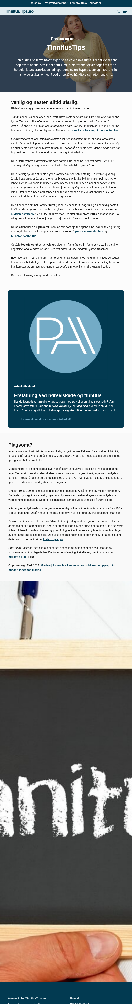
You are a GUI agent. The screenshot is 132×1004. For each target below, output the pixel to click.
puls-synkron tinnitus (89, 231)
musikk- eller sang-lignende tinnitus (95, 130)
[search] (118, 11)
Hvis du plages (53, 539)
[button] (125, 11)
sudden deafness (22, 214)
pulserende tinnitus (23, 236)
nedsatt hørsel (17, 556)
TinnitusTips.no (19, 11)
